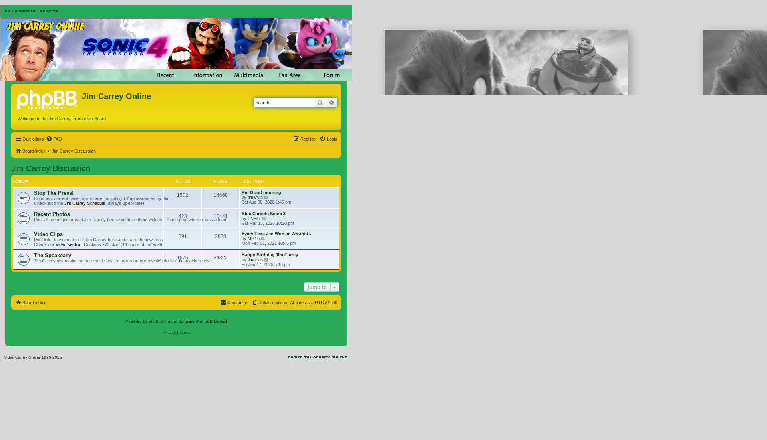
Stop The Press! (54, 193)
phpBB (155, 321)
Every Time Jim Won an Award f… (277, 233)
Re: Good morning (261, 192)
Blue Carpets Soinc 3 (264, 213)
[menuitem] (54, 139)
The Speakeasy (52, 255)
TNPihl (254, 218)
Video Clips (48, 234)
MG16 (254, 238)
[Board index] (47, 98)
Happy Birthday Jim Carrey (270, 254)
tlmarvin (255, 197)
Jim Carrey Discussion (50, 168)
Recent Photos (52, 214)
